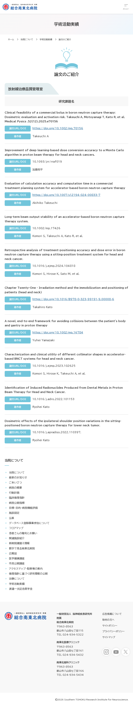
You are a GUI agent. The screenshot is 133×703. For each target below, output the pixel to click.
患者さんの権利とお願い (23, 533)
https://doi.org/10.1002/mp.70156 (57, 128)
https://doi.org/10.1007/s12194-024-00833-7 (66, 195)
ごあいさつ (15, 482)
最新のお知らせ (18, 477)
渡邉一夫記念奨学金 (20, 589)
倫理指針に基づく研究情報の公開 (28, 573)
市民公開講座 (17, 563)
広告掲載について (112, 614)
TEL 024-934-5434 (70, 675)
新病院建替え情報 (19, 543)
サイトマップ (108, 637)
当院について (27, 39)
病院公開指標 (17, 503)
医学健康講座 (17, 558)
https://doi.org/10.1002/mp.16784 (57, 332)
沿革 (11, 518)
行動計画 (14, 492)
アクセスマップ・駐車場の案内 (26, 568)
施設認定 (14, 513)
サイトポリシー (109, 625)
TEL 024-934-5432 (70, 655)
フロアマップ (16, 528)
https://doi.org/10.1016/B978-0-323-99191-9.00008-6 (73, 299)
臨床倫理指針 (17, 497)
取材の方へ (108, 620)
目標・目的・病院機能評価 (23, 508)
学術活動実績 (46, 39)
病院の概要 (15, 487)
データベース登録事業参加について (29, 523)
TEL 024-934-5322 (70, 634)
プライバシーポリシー (113, 631)
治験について (17, 578)
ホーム (11, 39)
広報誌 (13, 553)
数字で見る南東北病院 (22, 548)
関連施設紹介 (17, 538)
